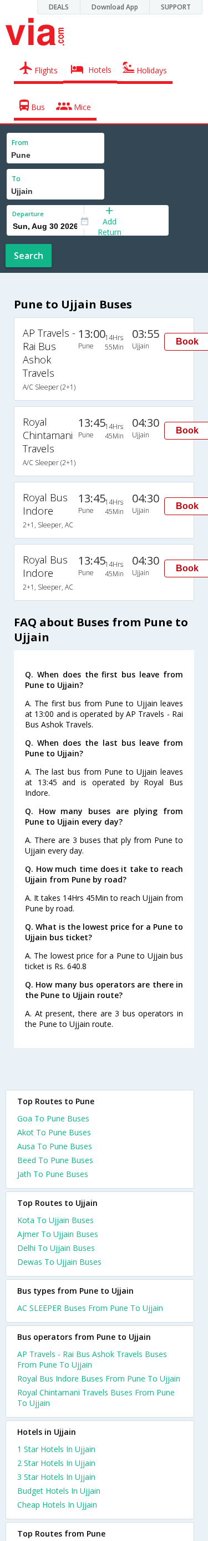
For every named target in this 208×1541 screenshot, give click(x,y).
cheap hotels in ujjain (57, 1504)
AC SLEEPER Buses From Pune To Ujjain (90, 1308)
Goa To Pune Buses (53, 1118)
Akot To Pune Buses (54, 1132)
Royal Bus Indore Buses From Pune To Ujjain (98, 1378)
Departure (28, 214)
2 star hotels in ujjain (56, 1463)
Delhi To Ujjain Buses (56, 1248)
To (16, 178)
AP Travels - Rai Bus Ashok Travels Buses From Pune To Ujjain (92, 1359)
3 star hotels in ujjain (56, 1477)
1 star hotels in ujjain (56, 1449)
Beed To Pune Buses (55, 1160)
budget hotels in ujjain (58, 1490)
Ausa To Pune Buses (54, 1146)
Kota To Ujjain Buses (55, 1220)
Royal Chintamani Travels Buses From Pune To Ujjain (96, 1397)
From (20, 142)
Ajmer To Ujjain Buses (57, 1234)
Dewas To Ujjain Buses (59, 1261)
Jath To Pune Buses (52, 1174)
